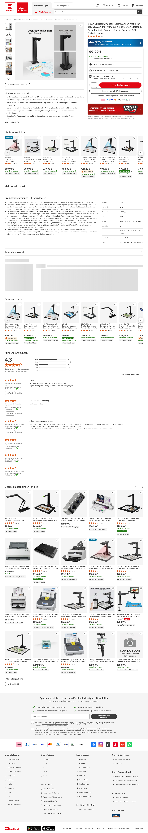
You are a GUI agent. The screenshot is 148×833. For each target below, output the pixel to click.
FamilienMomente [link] (85, 792)
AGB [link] (98, 828)
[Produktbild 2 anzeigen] (8, 34)
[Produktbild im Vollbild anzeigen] (49, 51)
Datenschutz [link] (89, 828)
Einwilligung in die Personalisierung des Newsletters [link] (64, 730)
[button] (53, 359)
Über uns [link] (118, 763)
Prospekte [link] (82, 763)
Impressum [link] (67, 828)
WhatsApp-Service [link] (85, 796)
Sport (9, 792)
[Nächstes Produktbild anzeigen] (8, 79)
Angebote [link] (82, 759)
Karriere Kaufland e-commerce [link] (126, 802)
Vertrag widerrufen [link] (50, 801)
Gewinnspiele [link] (84, 784)
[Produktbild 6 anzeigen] (8, 65)
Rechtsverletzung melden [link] (52, 813)
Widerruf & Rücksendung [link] (52, 797)
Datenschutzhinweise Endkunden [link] (127, 785)
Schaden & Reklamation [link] (52, 805)
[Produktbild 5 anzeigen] (8, 57)
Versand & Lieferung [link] (50, 809)
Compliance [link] (78, 828)
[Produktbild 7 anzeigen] (8, 72)
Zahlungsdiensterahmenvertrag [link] (126, 776)
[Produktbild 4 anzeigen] (8, 49)
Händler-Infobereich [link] (86, 809)
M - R (45, 772)
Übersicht (46, 759)
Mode (10, 784)
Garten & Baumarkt (15, 768)
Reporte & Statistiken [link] (122, 759)
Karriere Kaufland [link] (121, 798)
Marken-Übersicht (14, 804)
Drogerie (11, 788)
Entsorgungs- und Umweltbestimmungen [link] (116, 828)
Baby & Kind (12, 776)
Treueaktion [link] (83, 780)
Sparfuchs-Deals (14, 759)
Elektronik (11, 763)
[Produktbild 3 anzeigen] (8, 41)
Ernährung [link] (83, 788)
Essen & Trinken (13, 800)
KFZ (9, 796)
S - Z (45, 776)
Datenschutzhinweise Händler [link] (126, 781)
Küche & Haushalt (14, 772)
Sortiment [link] (82, 772)
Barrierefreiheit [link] (138, 828)
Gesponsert (8, 157)
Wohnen (11, 780)
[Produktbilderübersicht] (9, 51)
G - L (45, 768)
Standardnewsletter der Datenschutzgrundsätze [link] (55, 724)
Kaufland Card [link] (84, 768)
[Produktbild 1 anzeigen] (8, 26)
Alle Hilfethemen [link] (49, 789)
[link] (63, 5)
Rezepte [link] (82, 776)
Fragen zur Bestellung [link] (51, 793)
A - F (45, 763)
